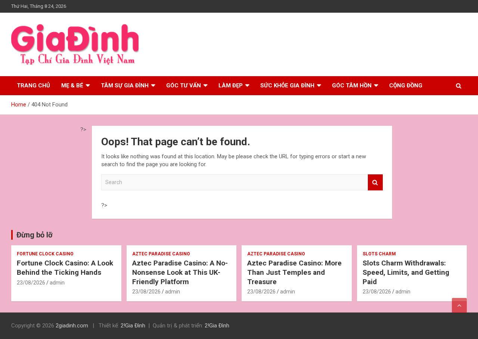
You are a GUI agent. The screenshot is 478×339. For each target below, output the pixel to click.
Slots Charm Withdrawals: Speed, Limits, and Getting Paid (406, 272)
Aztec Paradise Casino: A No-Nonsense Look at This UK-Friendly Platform (180, 272)
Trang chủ (33, 85)
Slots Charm (379, 253)
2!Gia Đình (133, 325)
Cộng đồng (405, 85)
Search (375, 182)
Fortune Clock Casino (45, 253)
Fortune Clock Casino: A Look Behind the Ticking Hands (65, 268)
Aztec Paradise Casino (161, 253)
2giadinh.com (72, 325)
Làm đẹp (230, 85)
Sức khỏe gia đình (287, 85)
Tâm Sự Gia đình (125, 85)
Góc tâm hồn (352, 85)
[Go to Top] (459, 305)
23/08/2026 (31, 283)
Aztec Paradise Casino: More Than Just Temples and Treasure (294, 272)
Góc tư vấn (183, 85)
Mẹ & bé (72, 85)
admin (57, 283)
